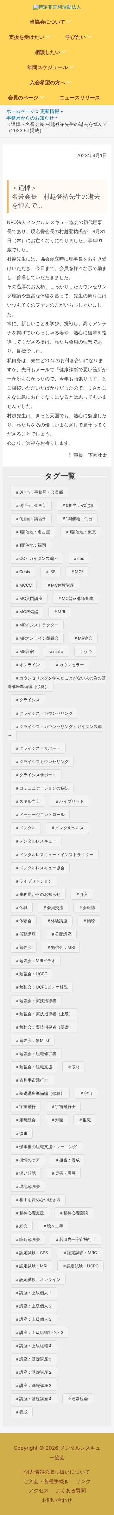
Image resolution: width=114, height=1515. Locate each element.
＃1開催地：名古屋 (32, 531)
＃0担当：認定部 (77, 505)
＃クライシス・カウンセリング (44, 713)
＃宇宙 (86, 1093)
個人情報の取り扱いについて (57, 1472)
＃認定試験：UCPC (80, 1265)
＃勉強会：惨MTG (32, 1040)
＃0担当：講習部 (31, 518)
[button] (68, 22)
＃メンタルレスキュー (35, 840)
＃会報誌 (87, 907)
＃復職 (85, 1119)
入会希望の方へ (47, 82)
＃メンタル (25, 827)
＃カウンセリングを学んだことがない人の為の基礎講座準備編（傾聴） (57, 682)
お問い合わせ (57, 1500)
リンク (83, 1481)
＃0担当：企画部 (31, 505)
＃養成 (21, 1411)
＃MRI (59, 611)
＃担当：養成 (67, 1159)
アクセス (38, 1490)
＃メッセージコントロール (40, 814)
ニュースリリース (80, 97)
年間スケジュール (47, 67)
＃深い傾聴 (25, 1173)
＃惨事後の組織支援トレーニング (46, 1146)
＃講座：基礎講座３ (33, 1385)
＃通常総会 (77, 1398)
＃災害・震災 (63, 1173)
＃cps (78, 558)
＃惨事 (21, 1133)
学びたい (76, 37)
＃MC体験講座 (60, 585)
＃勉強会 (23, 947)
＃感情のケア (27, 1159)
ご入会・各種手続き (46, 1481)
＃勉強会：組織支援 (33, 1066)
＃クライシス (27, 699)
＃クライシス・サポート (37, 748)
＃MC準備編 (26, 611)
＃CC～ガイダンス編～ (36, 558)
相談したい (47, 52)
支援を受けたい (26, 37)
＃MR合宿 (24, 651)
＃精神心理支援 (29, 1212)
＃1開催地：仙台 (77, 518)
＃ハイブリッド (69, 801)
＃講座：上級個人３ (33, 1319)
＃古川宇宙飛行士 (31, 1080)
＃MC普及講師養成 (75, 598)
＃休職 (21, 907)
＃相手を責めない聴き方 (37, 1199)
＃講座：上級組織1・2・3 (39, 1332)
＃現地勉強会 (27, 1186)
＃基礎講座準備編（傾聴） (40, 1093)
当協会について (47, 22)
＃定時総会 (25, 1119)
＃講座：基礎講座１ (33, 1358)
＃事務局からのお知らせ (37, 894)
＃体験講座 (57, 920)
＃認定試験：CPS (31, 1252)
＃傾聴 (89, 920)
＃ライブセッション (33, 881)
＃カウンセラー (69, 664)
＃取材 (73, 1066)
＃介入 (82, 894)
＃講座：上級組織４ (33, 1345)
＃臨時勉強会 (27, 1239)
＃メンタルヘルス (67, 827)
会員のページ (23, 97)
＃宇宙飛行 (25, 1106)
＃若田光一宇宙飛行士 (75, 1239)
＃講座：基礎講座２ (33, 1372)
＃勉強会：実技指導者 (35, 1000)
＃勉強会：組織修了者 (35, 1053)
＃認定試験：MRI (31, 1265)
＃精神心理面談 (73, 1212)
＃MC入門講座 (28, 598)
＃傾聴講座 (25, 934)
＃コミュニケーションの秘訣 (42, 787)
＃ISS (50, 571)
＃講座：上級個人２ (33, 1305)
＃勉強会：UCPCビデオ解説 (41, 986)
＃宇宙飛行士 (63, 1106)
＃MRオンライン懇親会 (37, 638)
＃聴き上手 (53, 1226)
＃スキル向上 (27, 801)
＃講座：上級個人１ (33, 1292)
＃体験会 (23, 920)
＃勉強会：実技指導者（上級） (44, 1013)
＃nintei (56, 651)
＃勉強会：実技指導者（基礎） (44, 1027)
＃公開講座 (61, 934)
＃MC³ (77, 571)
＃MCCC (23, 585)
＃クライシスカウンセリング (42, 761)
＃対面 (57, 1119)
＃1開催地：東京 (80, 531)
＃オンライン (27, 664)
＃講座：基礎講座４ (33, 1398)
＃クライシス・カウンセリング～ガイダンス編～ (55, 730)
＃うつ (85, 651)
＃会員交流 (53, 907)
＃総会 (21, 1226)
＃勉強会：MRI (61, 947)
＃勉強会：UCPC (31, 973)
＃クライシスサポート (35, 774)
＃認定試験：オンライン (37, 1279)
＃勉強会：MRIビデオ (35, 960)
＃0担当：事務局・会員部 (39, 492)
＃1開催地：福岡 (30, 545)
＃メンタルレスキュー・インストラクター (54, 854)
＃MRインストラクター (37, 624)
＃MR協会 (83, 638)
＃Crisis (22, 571)
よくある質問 (70, 1490)
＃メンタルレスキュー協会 (40, 867)
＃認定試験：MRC (80, 1252)
